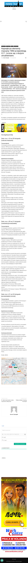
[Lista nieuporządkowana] (10, 434)
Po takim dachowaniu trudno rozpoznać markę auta (7, 401)
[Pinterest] (8, 60)
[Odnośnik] (15, 434)
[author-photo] (14, 412)
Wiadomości (16, 46)
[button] (25, 21)
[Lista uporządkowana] (9, 434)
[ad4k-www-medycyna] (14, 526)
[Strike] (7, 434)
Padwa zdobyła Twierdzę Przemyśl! (21, 401)
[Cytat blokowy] (12, 434)
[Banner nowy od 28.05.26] (14, 552)
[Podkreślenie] (5, 434)
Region (12, 46)
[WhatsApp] (11, 60)
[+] (18, 434)
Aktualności (10, 44)
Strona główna (4, 44)
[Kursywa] (4, 434)
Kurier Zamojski (6, 57)
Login (2, 425)
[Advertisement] (14, 18)
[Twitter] (5, 60)
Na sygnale (8, 46)
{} (16, 434)
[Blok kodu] (13, 434)
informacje (14, 559)
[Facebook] (2, 60)
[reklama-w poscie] (14, 128)
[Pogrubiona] (2, 434)
